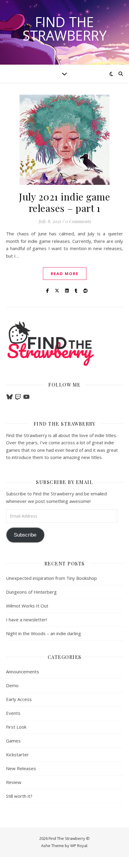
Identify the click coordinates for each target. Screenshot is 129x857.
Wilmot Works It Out (27, 606)
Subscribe (25, 535)
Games (13, 741)
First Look (16, 727)
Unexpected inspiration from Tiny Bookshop (51, 578)
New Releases (21, 768)
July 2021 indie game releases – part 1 (64, 202)
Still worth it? (19, 796)
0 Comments (78, 221)
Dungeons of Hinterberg (31, 592)
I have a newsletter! (26, 620)
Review (13, 782)
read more (65, 273)
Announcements (22, 672)
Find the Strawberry (64, 28)
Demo (12, 685)
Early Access (19, 699)
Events (13, 713)
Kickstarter (17, 754)
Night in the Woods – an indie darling (43, 633)
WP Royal (78, 845)
